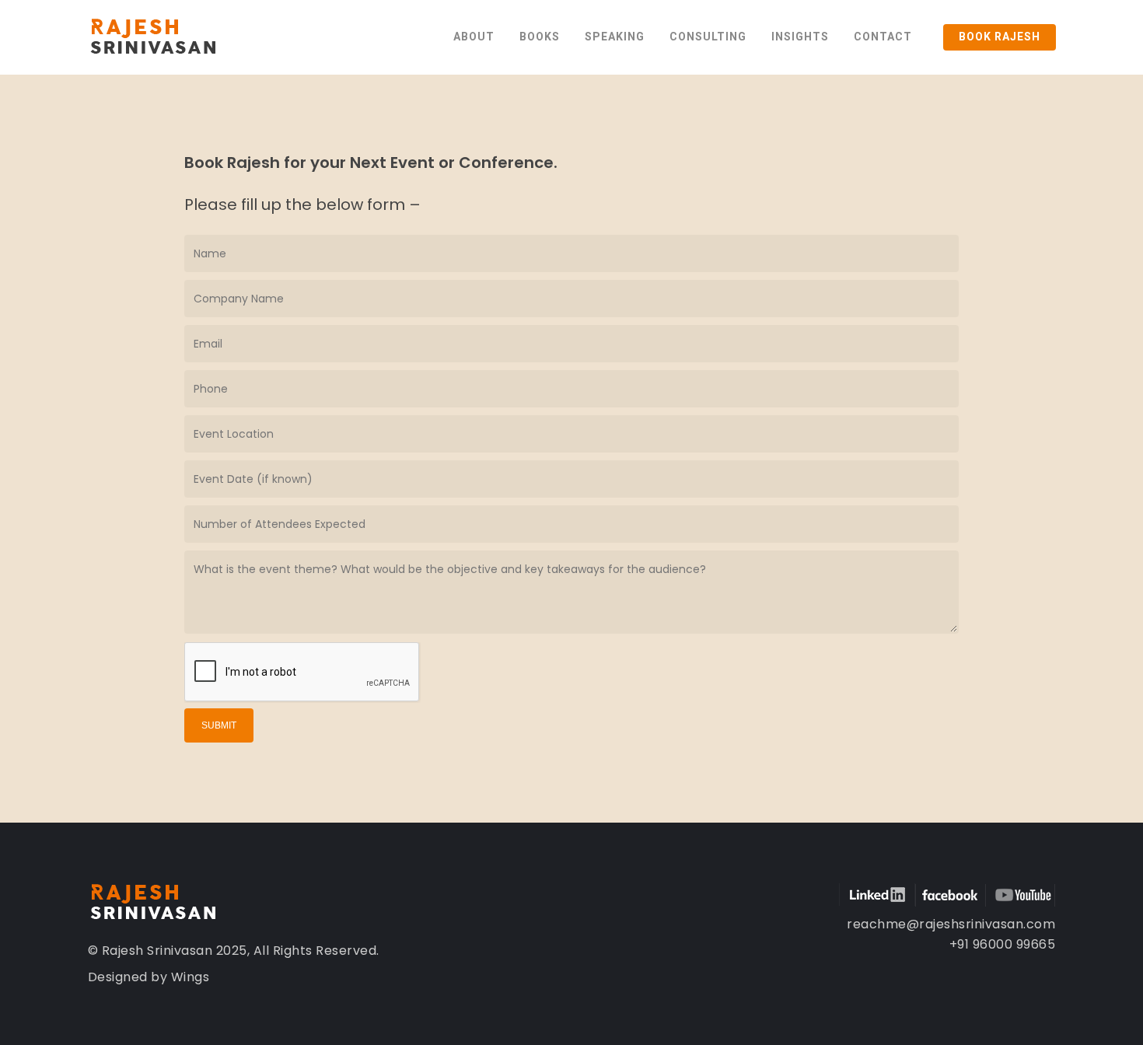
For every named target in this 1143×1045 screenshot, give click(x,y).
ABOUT (474, 36)
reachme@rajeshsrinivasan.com (951, 924)
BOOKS (539, 36)
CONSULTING (707, 36)
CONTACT (883, 36)
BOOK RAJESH (999, 36)
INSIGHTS (800, 36)
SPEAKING (615, 36)
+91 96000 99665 (1002, 944)
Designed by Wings (149, 977)
